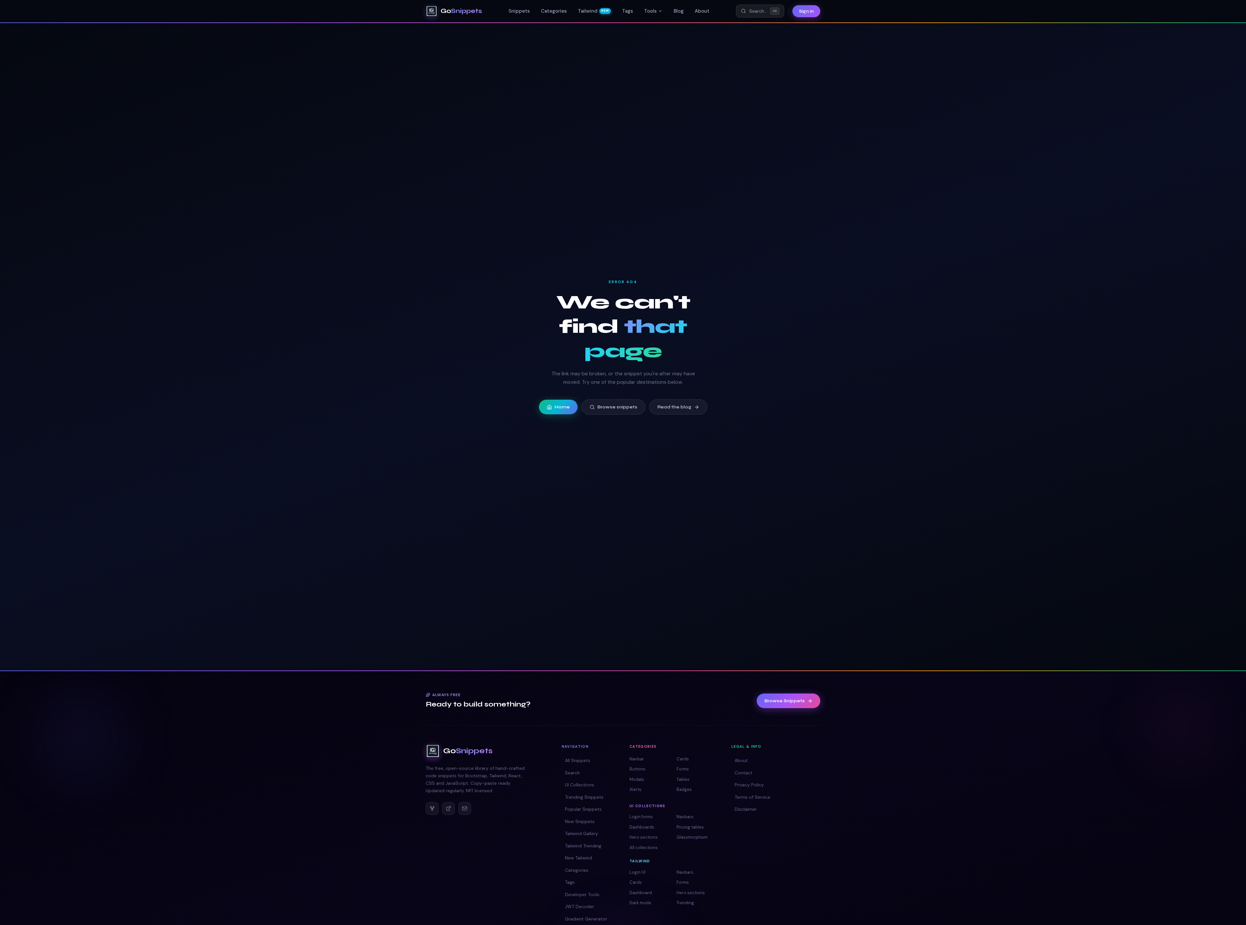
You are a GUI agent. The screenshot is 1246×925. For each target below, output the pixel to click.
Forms (683, 769)
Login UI (637, 872)
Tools (650, 11)
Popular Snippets (583, 809)
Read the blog (674, 407)
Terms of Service (752, 797)
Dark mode (640, 903)
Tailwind (593, 11)
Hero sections (643, 837)
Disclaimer (746, 809)
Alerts (635, 789)
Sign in (806, 11)
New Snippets (579, 821)
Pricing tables (690, 827)
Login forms (641, 816)
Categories (554, 11)
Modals (636, 779)
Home (562, 407)
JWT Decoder (579, 906)
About (702, 11)
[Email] (464, 808)
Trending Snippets (584, 797)
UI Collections (579, 785)
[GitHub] (432, 808)
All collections (643, 847)
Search (572, 773)
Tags (627, 11)
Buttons (637, 769)
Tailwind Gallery (581, 833)
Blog (679, 11)
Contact (743, 773)
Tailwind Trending (583, 846)
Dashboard (640, 892)
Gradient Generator (586, 919)
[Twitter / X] (448, 808)
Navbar (636, 759)
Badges (684, 789)
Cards (683, 759)
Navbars (685, 816)
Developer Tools (582, 894)
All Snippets (577, 760)
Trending (685, 903)
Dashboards (641, 827)
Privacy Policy (749, 785)
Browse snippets (617, 407)
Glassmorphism (692, 837)
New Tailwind (578, 858)
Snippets (519, 11)
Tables (683, 779)
